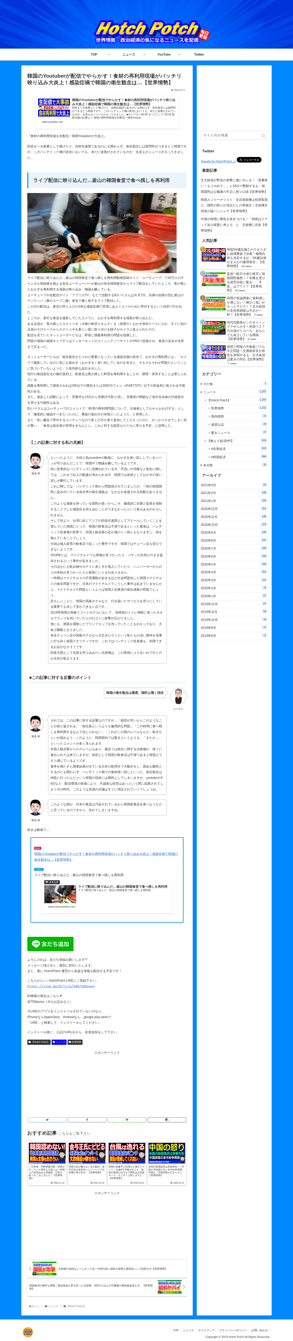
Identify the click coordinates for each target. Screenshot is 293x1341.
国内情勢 (238, 416)
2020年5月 (233, 564)
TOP (176, 1330)
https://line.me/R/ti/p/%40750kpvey (61, 986)
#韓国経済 (238, 457)
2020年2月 (233, 588)
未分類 (234, 465)
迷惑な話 (238, 424)
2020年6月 (233, 556)
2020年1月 (233, 596)
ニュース (60, 1042)
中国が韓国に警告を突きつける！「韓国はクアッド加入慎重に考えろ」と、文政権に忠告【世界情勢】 (234, 224)
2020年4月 (233, 572)
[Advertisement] (107, 1084)
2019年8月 (233, 635)
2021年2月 (233, 493)
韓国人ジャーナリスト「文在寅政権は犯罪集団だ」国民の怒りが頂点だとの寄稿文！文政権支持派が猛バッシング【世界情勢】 (234, 205)
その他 (234, 384)
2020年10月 (233, 524)
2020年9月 (233, 532)
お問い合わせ (259, 1330)
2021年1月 (233, 501)
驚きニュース (238, 432)
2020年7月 (233, 548)
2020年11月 (233, 517)
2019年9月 (233, 627)
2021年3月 (233, 485)
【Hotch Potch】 (40, 1042)
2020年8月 (233, 540)
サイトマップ (206, 1330)
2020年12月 (233, 509)
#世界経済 (238, 449)
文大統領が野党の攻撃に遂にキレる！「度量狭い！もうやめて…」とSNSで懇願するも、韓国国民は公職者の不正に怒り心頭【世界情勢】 (234, 185)
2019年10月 (233, 619)
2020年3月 (233, 580)
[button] (264, 136)
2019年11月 (233, 612)
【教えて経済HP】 (236, 441)
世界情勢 (76, 1042)
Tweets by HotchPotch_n (218, 161)
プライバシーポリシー (233, 1330)
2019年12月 (233, 604)
